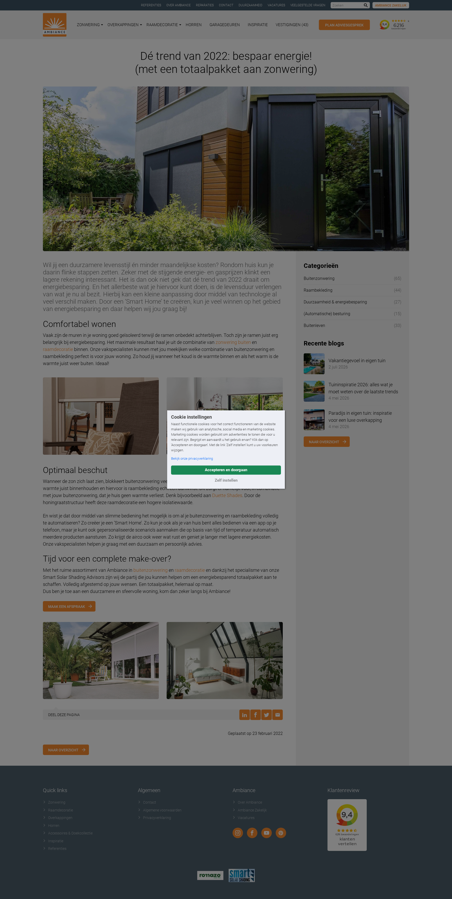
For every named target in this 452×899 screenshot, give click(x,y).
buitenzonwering (150, 570)
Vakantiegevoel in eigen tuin (357, 360)
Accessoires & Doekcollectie (70, 833)
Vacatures (276, 5)
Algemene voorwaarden (162, 810)
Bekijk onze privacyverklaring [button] (192, 458)
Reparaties (205, 5)
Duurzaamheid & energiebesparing (335, 301)
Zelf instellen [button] (226, 480)
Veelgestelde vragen (307, 5)
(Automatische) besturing (327, 313)
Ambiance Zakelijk (390, 5)
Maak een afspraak (66, 606)
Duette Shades (227, 495)
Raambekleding (318, 290)
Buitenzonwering (319, 278)
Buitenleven (314, 325)
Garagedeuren (225, 24)
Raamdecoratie (162, 24)
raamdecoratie (58, 349)
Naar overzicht (63, 750)
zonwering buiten (233, 342)
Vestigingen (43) (292, 24)
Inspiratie (258, 24)
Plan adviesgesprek (344, 25)
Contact (226, 5)
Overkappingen (123, 24)
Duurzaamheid (250, 5)
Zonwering (88, 24)
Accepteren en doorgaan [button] (226, 470)
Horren (194, 24)
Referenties (151, 5)
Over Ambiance (178, 5)
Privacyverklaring (157, 818)
